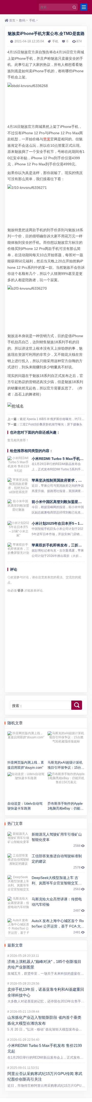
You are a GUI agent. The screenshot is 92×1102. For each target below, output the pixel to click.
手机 (32, 20)
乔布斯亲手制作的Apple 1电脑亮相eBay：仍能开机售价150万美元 (66, 808)
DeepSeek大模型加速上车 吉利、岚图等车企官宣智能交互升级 (57, 883)
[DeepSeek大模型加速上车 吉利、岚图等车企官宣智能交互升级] (18, 883)
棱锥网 (20, 7)
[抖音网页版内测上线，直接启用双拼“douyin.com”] (25, 745)
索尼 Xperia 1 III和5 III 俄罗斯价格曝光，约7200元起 (55, 419)
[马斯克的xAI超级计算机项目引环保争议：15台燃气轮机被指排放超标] (66, 745)
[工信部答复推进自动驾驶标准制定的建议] (18, 861)
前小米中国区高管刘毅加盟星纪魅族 (60, 502)
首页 (12, 20)
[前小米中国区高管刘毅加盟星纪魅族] (18, 507)
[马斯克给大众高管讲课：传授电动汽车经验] (18, 905)
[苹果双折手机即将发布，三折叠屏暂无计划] (18, 551)
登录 (20, 590)
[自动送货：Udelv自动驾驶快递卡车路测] (25, 786)
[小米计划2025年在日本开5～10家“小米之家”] (18, 529)
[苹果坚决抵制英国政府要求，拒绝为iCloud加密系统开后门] (18, 486)
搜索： (17, 706)
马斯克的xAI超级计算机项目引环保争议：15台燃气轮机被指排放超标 (66, 767)
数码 (22, 20)
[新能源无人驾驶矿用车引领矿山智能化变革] (18, 840)
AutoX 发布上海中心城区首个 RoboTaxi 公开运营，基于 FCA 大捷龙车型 (58, 926)
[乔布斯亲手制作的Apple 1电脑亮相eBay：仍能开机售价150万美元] (66, 786)
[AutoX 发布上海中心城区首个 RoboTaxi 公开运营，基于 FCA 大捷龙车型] (18, 926)
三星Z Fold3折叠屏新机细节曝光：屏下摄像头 (51, 424)
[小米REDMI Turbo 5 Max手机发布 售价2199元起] (18, 464)
